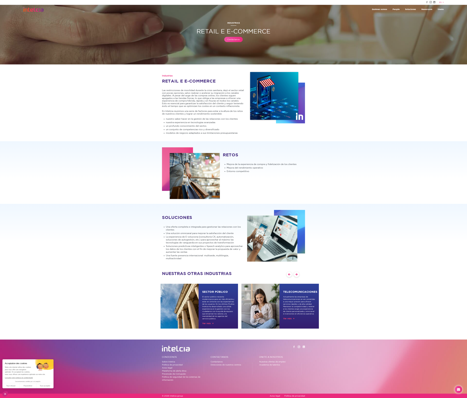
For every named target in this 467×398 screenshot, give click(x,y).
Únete (441, 9)
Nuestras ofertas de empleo (272, 362)
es (440, 2)
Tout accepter (45, 386)
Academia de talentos (269, 365)
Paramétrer (28, 386)
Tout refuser (11, 386)
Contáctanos (233, 39)
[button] (5, 394)
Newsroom (426, 9)
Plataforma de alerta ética (174, 371)
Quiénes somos (379, 9)
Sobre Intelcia (168, 362)
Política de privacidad (172, 365)
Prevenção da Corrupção (174, 374)
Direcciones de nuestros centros (226, 365)
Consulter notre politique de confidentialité (19, 378)
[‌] (427, 2)
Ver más (206, 323)
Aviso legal (167, 368)
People (396, 9)
